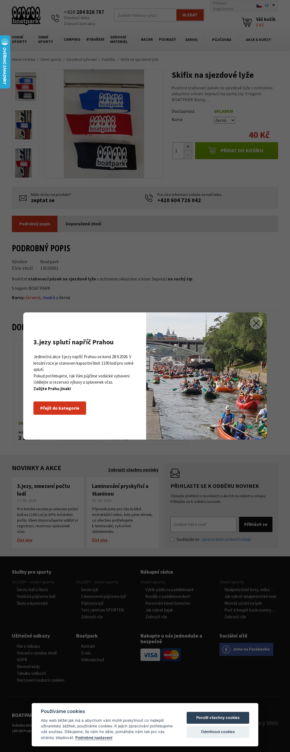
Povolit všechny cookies (218, 717)
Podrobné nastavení (93, 737)
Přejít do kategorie (59, 408)
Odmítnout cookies (218, 731)
